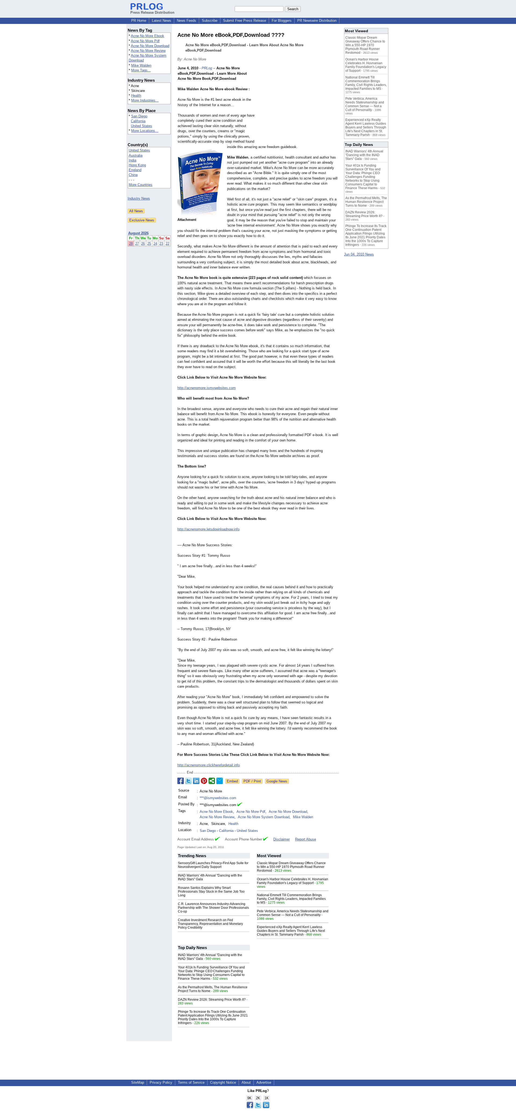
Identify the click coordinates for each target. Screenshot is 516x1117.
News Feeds (186, 21)
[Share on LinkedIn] (196, 781)
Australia (135, 155)
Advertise (263, 1082)
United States (141, 126)
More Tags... (141, 70)
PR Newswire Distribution (316, 21)
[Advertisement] (298, 105)
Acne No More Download (150, 46)
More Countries (140, 185)
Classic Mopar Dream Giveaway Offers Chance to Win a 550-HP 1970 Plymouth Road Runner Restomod (291, 866)
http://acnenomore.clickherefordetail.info (208, 765)
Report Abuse (305, 839)
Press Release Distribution (152, 12)
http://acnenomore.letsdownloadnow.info (208, 529)
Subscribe (209, 21)
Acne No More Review (148, 51)
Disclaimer (281, 839)
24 (155, 244)
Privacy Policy (161, 1082)
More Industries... (145, 100)
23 (161, 244)
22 (167, 244)
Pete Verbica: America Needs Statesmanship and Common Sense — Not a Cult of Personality (292, 913)
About (246, 1082)
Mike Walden (141, 65)
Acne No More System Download (263, 817)
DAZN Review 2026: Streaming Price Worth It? (212, 999)
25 (149, 244)
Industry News (139, 198)
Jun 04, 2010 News (359, 254)
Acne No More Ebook (147, 36)
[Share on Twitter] (188, 781)
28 (131, 244)
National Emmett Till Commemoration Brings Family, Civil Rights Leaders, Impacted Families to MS (291, 898)
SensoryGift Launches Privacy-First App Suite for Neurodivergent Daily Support (213, 865)
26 (143, 244)
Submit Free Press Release (244, 21)
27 (137, 244)
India (132, 160)
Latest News (161, 21)
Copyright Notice (223, 1082)
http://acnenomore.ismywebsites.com (206, 388)
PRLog (207, 68)
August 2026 (138, 233)
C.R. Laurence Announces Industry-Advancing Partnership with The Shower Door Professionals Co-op (213, 907)
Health (136, 96)
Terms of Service (191, 1082)
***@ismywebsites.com (218, 798)
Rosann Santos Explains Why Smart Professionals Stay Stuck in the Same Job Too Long (211, 891)
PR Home (138, 21)
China (133, 175)
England (135, 170)
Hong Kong (137, 165)
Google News (277, 781)
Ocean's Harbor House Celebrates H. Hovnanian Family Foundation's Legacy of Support (292, 881)
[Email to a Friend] (219, 781)
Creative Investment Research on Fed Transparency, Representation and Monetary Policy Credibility (210, 923)
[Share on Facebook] (180, 781)
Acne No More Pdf (145, 41)
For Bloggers (282, 21)
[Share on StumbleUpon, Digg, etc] (212, 781)
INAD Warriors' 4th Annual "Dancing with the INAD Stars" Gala (364, 155)
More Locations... (144, 131)
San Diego (139, 116)
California (138, 121)
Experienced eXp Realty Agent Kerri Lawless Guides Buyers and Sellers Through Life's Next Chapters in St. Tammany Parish (291, 930)
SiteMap (137, 1082)
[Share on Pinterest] (204, 781)
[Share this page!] (258, 1107)
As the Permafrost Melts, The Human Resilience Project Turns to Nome (366, 201)
